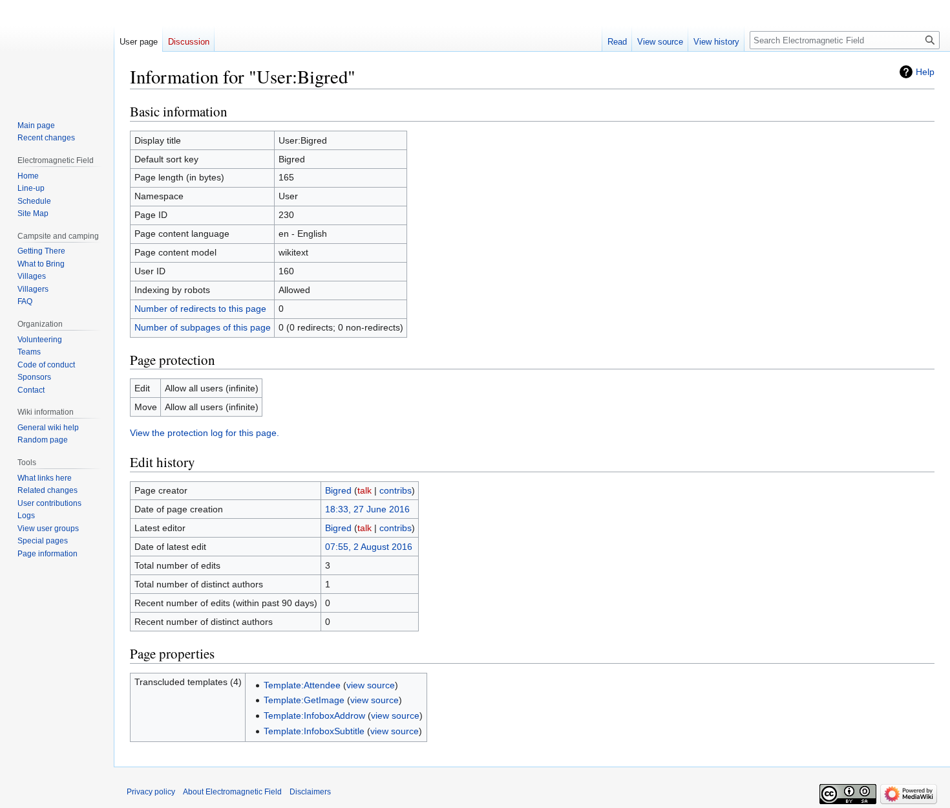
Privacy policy (151, 791)
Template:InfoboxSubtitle (314, 731)
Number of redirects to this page (200, 308)
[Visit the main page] (57, 52)
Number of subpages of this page (202, 327)
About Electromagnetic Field (232, 791)
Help (925, 72)
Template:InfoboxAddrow (314, 715)
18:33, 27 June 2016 (367, 509)
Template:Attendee (302, 685)
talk (364, 490)
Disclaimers (310, 791)
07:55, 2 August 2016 (368, 546)
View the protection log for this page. (204, 433)
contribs (395, 490)
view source (370, 685)
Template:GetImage (304, 700)
